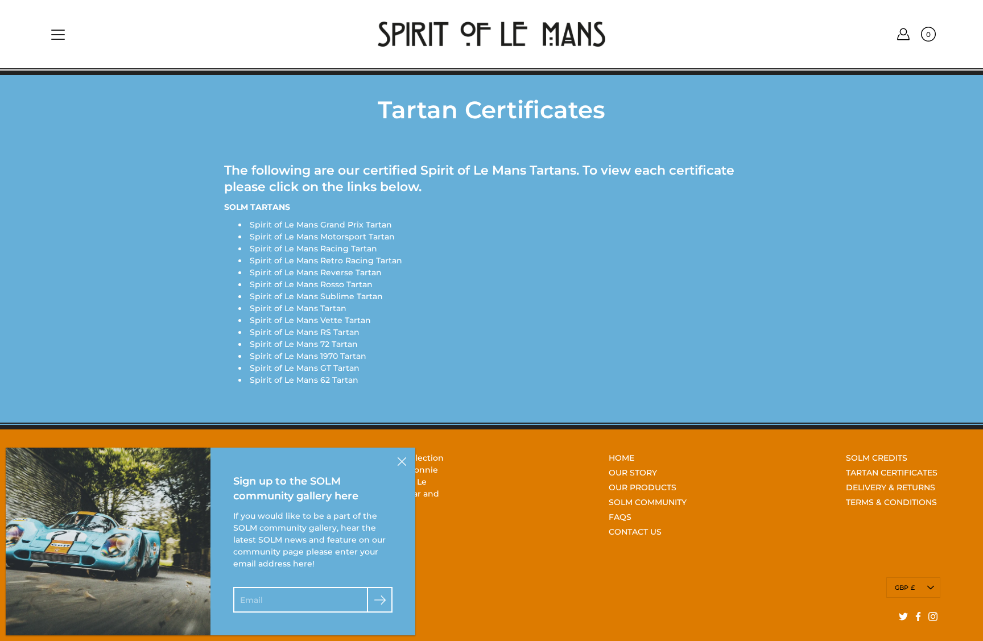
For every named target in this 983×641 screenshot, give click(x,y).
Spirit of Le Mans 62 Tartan (304, 380)
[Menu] (58, 35)
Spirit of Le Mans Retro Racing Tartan (326, 260)
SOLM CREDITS (876, 458)
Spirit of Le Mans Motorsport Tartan (322, 236)
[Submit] (380, 600)
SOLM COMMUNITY (648, 502)
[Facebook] (918, 616)
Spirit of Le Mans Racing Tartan (313, 248)
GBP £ (905, 588)
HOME (621, 458)
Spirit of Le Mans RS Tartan (305, 332)
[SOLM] (491, 34)
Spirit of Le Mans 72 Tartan (304, 344)
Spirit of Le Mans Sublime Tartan (316, 296)
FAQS (620, 517)
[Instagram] (932, 616)
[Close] (401, 461)
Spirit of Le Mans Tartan (298, 308)
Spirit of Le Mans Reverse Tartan (316, 272)
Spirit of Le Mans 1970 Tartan (308, 356)
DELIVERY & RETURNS (890, 487)
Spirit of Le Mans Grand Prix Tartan (321, 225)
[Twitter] (903, 616)
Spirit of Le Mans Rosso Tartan (311, 284)
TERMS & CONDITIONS (891, 502)
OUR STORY (633, 473)
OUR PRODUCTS (642, 487)
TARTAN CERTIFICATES (891, 473)
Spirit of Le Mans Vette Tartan (310, 320)
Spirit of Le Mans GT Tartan (305, 368)
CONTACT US (635, 532)
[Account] (903, 34)
